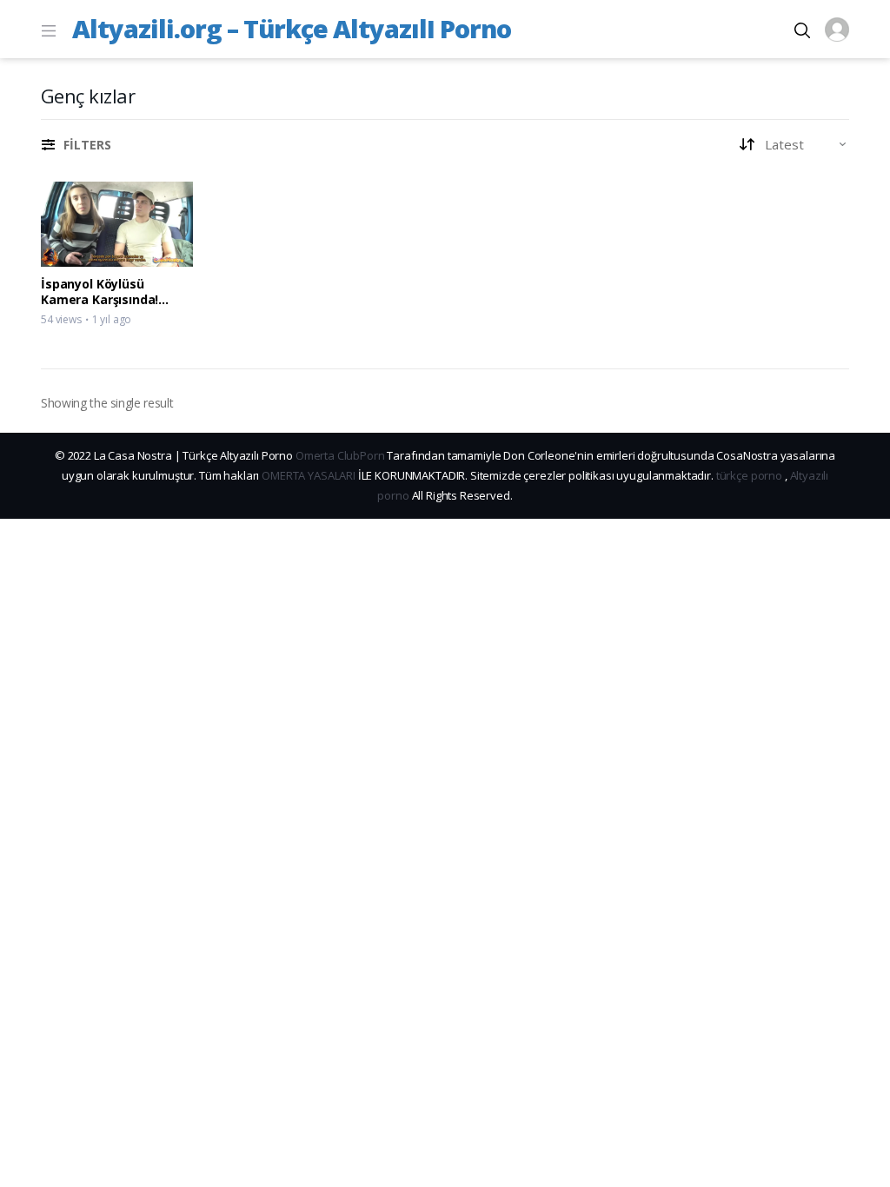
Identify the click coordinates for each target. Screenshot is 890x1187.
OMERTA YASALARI (308, 475)
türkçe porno (749, 475)
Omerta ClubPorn (340, 455)
